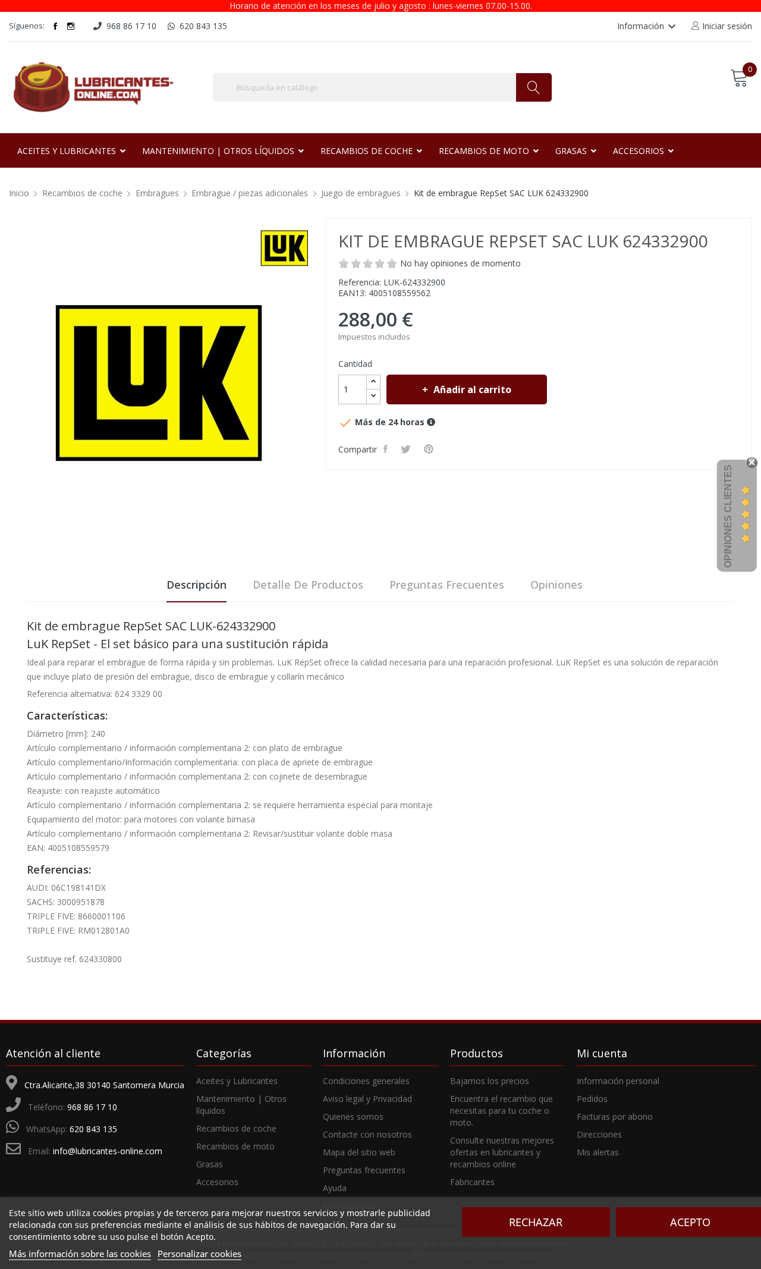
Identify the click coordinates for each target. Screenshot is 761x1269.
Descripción (196, 584)
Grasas (209, 1164)
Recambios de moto (235, 1146)
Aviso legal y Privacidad (367, 1098)
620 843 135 (93, 1129)
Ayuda (335, 1187)
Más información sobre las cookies (80, 1253)
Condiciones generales (366, 1080)
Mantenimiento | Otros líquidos (241, 1104)
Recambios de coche (236, 1128)
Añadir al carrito (472, 389)
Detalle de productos (308, 584)
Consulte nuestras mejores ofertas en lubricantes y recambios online (502, 1152)
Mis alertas (598, 1152)
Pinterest (430, 449)
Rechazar (535, 1222)
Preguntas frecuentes (446, 584)
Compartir (387, 449)
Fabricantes (472, 1182)
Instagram (71, 26)
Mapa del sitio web (359, 1152)
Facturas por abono (615, 1116)
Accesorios (217, 1182)
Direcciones (599, 1134)
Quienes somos (353, 1116)
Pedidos (592, 1098)
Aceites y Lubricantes (237, 1080)
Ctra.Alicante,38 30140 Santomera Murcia (104, 1085)
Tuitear (407, 449)
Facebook (55, 26)
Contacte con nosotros (367, 1134)
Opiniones (556, 584)
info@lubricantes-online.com (107, 1151)
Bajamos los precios (489, 1080)
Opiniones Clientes (728, 516)
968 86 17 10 (92, 1107)
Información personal (618, 1080)
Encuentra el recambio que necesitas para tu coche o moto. (501, 1110)
